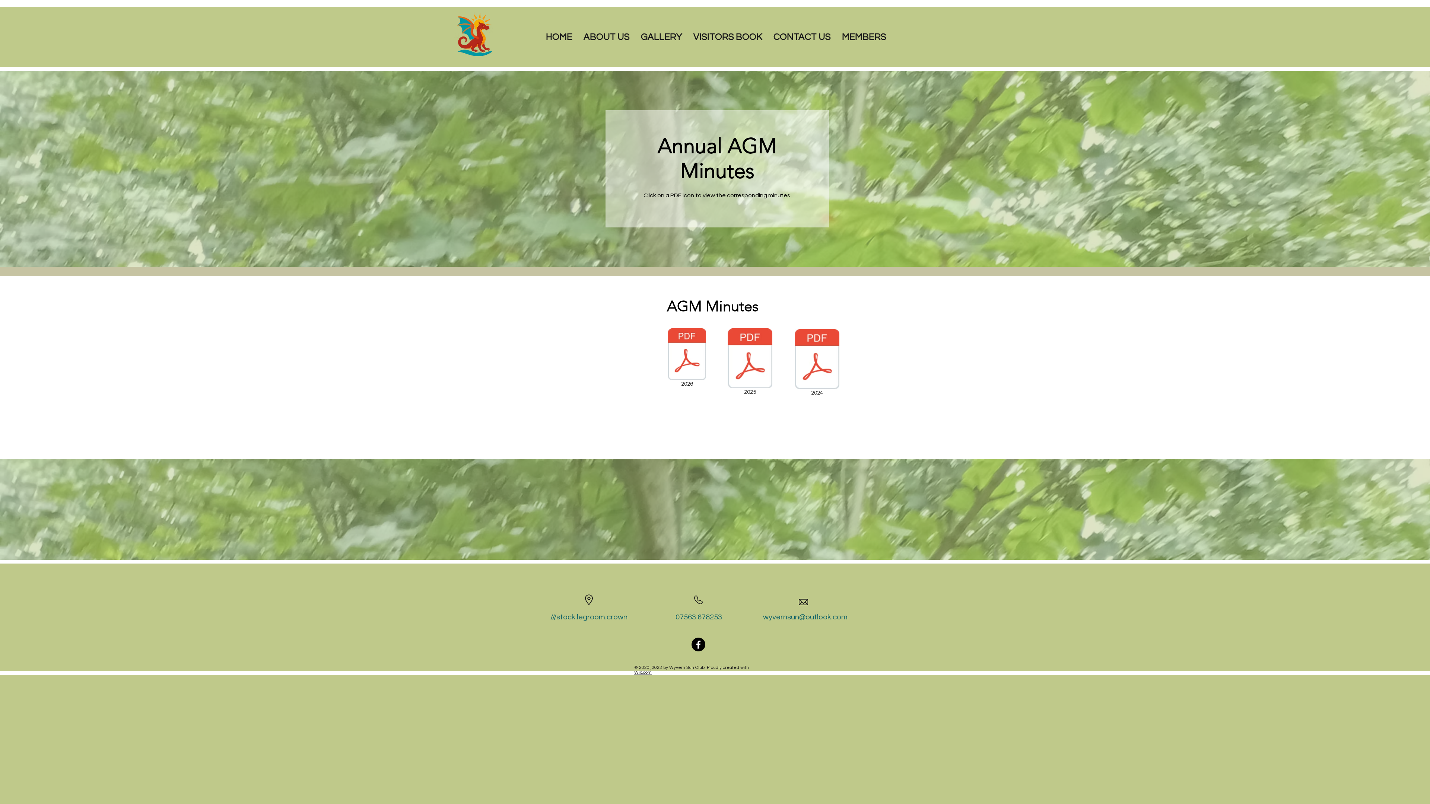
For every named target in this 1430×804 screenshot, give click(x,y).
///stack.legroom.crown (588, 617)
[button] (606, 35)
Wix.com (643, 672)
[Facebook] (698, 644)
